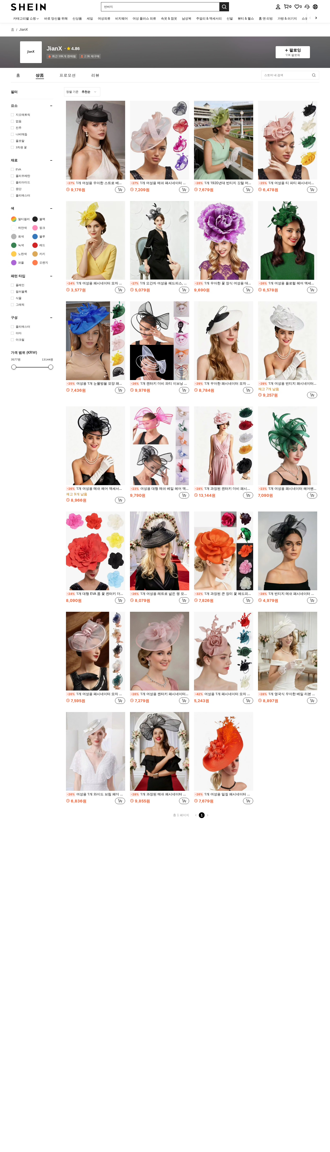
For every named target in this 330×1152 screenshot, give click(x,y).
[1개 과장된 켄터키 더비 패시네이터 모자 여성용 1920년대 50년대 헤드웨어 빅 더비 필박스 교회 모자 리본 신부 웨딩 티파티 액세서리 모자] (223, 445)
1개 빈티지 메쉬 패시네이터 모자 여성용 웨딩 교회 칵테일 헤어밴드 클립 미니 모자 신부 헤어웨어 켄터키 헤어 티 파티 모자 (288, 594)
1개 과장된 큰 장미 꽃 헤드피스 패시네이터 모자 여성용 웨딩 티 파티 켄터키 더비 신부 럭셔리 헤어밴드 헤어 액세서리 (224, 594)
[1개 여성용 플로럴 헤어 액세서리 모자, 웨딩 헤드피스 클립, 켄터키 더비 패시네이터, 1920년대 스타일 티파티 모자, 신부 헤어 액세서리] (287, 240)
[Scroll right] (316, 18)
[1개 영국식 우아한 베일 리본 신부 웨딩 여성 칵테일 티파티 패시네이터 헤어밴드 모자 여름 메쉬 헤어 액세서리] (287, 651)
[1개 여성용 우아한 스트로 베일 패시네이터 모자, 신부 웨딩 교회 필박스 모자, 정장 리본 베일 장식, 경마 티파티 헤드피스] (95, 140)
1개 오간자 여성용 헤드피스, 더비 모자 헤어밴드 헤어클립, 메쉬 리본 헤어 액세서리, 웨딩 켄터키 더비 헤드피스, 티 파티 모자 (160, 283)
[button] (307, 7)
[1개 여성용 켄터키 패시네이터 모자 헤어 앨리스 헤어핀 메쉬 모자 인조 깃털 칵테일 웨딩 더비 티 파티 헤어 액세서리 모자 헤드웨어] (159, 651)
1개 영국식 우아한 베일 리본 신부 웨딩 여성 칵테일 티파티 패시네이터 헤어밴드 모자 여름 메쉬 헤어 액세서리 (288, 694)
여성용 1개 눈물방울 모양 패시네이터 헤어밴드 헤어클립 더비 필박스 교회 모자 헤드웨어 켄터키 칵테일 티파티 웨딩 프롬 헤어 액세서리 (96, 383)
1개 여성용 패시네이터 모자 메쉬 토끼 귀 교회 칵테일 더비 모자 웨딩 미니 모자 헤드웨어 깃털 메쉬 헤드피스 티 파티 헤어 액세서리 (96, 283)
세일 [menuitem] (90, 18)
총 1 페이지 (181, 815)
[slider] (13, 367)
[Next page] (207, 815)
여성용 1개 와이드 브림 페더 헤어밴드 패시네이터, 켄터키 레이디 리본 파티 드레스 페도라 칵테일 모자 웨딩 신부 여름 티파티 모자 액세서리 (96, 794)
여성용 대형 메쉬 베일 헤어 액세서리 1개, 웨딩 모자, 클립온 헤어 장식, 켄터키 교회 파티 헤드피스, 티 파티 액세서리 (160, 488)
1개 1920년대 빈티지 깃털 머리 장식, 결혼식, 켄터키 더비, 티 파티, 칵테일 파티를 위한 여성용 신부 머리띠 (224, 183)
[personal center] (278, 7)
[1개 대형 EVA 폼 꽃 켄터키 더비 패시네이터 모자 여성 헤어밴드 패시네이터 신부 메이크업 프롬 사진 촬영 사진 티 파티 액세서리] (95, 550)
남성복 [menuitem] (186, 18)
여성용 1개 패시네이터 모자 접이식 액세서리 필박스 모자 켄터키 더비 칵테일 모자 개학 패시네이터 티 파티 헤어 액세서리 (224, 694)
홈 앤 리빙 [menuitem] (266, 18)
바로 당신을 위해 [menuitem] (56, 18)
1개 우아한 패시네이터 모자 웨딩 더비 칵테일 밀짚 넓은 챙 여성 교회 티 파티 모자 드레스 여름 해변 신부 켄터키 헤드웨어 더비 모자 (224, 383)
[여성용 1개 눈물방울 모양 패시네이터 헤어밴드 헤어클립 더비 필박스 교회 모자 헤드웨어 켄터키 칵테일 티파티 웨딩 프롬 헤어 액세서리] (95, 340)
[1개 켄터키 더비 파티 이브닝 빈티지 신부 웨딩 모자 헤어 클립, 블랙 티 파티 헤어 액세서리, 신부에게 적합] (159, 340)
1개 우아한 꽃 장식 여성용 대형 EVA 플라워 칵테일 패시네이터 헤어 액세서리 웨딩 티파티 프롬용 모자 (224, 283)
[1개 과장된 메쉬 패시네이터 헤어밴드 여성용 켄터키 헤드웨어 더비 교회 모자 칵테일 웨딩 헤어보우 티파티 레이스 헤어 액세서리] (159, 751)
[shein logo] (28, 6)
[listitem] (63, 56)
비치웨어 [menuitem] (121, 18)
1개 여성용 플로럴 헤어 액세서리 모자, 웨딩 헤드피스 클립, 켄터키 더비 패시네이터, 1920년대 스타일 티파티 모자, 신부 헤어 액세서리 (288, 283)
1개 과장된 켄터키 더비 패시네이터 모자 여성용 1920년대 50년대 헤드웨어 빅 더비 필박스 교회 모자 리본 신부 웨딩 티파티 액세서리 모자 (224, 488)
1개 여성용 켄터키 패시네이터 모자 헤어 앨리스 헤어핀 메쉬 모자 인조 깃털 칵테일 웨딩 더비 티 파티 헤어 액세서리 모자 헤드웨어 (160, 694)
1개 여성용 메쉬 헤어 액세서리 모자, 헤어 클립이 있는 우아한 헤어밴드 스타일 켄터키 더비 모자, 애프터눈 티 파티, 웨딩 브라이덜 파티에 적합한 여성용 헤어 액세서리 (96, 488)
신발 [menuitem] (230, 18)
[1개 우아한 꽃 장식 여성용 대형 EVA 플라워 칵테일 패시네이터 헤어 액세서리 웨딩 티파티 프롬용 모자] (223, 240)
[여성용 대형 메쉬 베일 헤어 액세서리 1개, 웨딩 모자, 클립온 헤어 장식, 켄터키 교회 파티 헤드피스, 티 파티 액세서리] (159, 445)
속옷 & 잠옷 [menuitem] (169, 18)
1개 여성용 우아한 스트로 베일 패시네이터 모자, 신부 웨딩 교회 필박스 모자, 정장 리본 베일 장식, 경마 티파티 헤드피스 (96, 183)
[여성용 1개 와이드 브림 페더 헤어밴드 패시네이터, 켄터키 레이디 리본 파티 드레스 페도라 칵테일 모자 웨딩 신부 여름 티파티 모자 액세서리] (95, 751)
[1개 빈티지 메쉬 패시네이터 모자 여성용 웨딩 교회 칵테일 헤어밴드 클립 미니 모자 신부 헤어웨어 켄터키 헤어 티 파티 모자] (287, 550)
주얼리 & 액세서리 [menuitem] (209, 18)
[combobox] (82, 91)
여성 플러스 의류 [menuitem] (144, 18)
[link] (287, 6)
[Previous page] (196, 815)
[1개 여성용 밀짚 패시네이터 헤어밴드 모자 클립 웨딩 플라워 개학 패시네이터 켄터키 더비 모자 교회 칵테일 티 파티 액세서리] (223, 751)
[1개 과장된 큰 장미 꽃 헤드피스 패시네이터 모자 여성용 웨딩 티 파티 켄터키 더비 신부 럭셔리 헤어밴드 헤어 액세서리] (223, 550)
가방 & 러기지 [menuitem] (287, 18)
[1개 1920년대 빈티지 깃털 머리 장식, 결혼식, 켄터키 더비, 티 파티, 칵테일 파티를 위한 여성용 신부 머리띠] (223, 140)
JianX (54, 49)
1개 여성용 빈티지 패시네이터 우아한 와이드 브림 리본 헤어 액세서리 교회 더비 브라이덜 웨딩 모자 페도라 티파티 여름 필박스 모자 (288, 383)
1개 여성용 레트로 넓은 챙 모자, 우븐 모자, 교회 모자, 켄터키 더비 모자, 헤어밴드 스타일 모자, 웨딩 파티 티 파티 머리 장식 (160, 594)
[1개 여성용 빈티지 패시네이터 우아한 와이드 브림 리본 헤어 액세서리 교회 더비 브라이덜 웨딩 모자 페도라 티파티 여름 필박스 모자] (287, 340)
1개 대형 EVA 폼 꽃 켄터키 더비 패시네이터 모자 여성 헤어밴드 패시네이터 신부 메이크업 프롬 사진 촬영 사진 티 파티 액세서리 (96, 594)
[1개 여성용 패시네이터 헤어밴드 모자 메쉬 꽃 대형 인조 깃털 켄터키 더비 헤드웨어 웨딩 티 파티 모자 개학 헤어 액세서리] (287, 445)
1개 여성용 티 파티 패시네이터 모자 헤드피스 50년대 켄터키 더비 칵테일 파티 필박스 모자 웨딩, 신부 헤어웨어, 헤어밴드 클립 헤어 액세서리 (288, 183)
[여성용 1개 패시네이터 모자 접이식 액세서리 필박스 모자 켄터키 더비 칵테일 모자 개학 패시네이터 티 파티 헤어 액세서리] (223, 651)
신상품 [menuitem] (77, 18)
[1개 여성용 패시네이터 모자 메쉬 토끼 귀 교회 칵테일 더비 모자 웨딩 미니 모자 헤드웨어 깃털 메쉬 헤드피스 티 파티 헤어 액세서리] (95, 240)
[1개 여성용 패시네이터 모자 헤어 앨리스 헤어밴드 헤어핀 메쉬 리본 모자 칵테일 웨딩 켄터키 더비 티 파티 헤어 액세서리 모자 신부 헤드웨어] (95, 651)
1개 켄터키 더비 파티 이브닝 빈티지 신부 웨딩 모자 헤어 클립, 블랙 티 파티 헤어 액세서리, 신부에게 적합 (160, 383)
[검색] (224, 6)
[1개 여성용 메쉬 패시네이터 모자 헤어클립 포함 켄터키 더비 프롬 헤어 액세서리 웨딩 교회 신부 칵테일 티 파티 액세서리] (159, 140)
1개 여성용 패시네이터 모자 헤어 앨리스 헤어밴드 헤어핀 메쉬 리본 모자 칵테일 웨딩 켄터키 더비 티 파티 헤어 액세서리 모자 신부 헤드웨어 (96, 694)
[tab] (18, 75)
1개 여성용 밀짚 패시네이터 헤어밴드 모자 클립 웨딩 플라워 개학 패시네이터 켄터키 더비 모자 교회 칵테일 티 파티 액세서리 (224, 794)
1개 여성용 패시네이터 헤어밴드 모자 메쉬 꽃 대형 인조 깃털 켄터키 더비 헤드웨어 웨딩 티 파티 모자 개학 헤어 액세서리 (288, 488)
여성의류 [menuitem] (104, 18)
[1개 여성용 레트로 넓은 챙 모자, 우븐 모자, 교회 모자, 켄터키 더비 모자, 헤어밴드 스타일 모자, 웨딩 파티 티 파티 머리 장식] (159, 550)
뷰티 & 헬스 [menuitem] (246, 18)
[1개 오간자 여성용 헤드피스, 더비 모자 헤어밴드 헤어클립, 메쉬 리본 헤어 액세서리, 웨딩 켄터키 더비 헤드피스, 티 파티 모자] (159, 240)
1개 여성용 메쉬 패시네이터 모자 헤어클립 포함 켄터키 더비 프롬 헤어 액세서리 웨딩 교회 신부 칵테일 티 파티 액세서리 (160, 183)
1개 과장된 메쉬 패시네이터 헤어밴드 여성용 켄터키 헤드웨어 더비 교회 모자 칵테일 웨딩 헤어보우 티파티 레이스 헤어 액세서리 (160, 794)
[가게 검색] (314, 75)
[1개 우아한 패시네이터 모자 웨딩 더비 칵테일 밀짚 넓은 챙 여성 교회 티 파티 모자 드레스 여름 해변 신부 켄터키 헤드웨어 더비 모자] (223, 340)
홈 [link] (12, 29)
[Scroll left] (310, 18)
